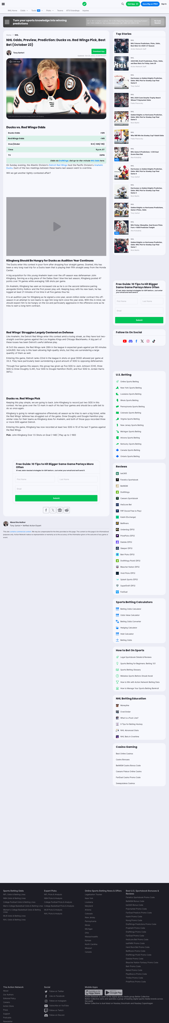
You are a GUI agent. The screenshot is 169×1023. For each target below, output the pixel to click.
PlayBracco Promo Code (136, 974)
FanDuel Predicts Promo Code (139, 912)
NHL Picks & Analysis (53, 913)
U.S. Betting (123, 374)
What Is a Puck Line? (129, 718)
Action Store (8, 1006)
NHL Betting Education (131, 698)
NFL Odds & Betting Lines (14, 894)
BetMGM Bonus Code (135, 901)
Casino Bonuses (123, 759)
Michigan (89, 929)
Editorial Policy (9, 998)
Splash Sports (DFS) (129, 579)
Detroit (53, 165)
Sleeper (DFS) (126, 548)
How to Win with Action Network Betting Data (139, 682)
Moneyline (124, 705)
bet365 (123, 473)
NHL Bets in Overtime (129, 736)
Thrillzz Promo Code (134, 978)
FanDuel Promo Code (135, 935)
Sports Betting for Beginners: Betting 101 (138, 663)
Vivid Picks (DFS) (127, 573)
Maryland (89, 906)
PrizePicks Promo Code (136, 981)
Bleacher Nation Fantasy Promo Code (142, 962)
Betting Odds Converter (130, 621)
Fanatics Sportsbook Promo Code (140, 897)
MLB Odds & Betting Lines (14, 916)
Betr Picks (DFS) (127, 554)
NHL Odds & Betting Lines (14, 919)
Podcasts (7, 1017)
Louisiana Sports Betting (130, 394)
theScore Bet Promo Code (137, 939)
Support (6, 1014)
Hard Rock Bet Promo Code (137, 947)
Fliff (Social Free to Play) (130, 511)
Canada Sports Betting (130, 450)
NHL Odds (95, 160)
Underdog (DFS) (127, 529)
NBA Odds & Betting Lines (14, 898)
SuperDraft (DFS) (127, 585)
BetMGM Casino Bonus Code (128, 765)
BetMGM (124, 486)
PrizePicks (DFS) (127, 536)
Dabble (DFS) (126, 542)
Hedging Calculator (128, 628)
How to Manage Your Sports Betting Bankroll (139, 688)
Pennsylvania (90, 921)
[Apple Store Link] (94, 992)
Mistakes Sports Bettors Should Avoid (136, 676)
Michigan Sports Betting (130, 431)
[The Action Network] (84, 4)
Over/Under (125, 712)
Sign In (163, 4)
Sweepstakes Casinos (125, 783)
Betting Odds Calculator (130, 609)
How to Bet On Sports (130, 650)
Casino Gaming (126, 746)
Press (5, 1010)
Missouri (88, 948)
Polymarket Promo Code (136, 909)
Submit (56, 498)
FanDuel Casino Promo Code (128, 777)
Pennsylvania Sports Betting (132, 406)
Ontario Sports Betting (130, 456)
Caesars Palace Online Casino (129, 771)
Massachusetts (91, 936)
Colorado (89, 913)
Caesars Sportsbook (129, 498)
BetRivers (124, 523)
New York (89, 898)
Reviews (121, 466)
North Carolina (91, 944)
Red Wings (62, 165)
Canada (88, 952)
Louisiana (89, 902)
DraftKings (63, 160)
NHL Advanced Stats (129, 730)
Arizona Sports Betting (130, 438)
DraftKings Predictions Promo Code (141, 924)
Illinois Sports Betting (129, 400)
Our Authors (8, 994)
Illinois (87, 925)
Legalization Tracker (93, 894)
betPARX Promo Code (135, 943)
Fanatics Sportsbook (129, 480)
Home (8, 35)
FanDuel (123, 592)
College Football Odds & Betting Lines (19, 902)
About (5, 991)
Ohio (87, 933)
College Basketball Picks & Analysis (59, 906)
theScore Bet (126, 504)
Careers (6, 1002)
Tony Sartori (18, 53)
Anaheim (98, 165)
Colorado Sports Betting (130, 413)
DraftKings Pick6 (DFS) (130, 561)
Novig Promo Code (134, 920)
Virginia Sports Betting (130, 419)
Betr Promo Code (133, 966)
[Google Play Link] (113, 992)
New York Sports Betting (131, 388)
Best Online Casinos (124, 753)
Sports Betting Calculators (134, 602)
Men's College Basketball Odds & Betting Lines (23, 906)
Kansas (88, 940)
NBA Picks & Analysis (53, 898)
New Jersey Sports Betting (132, 425)
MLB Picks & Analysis (53, 910)
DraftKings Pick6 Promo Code (138, 955)
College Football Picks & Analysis (58, 902)
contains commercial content (20, 532)
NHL (16, 35)
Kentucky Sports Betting (130, 444)
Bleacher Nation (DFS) (130, 567)
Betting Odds (126, 640)
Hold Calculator (127, 634)
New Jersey (90, 917)
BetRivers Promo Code (135, 951)
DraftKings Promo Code (136, 932)
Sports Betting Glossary (130, 670)
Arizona (88, 910)
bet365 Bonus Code (134, 905)
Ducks (9, 168)
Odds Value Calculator (130, 615)
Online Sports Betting (129, 381)
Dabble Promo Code (134, 958)
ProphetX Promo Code (135, 928)
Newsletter (8, 1021)
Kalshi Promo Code (134, 916)
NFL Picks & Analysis (53, 894)
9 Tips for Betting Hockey (131, 724)
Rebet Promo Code (134, 970)
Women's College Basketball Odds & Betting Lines (22, 911)
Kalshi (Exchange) (128, 517)
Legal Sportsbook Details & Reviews (135, 657)
